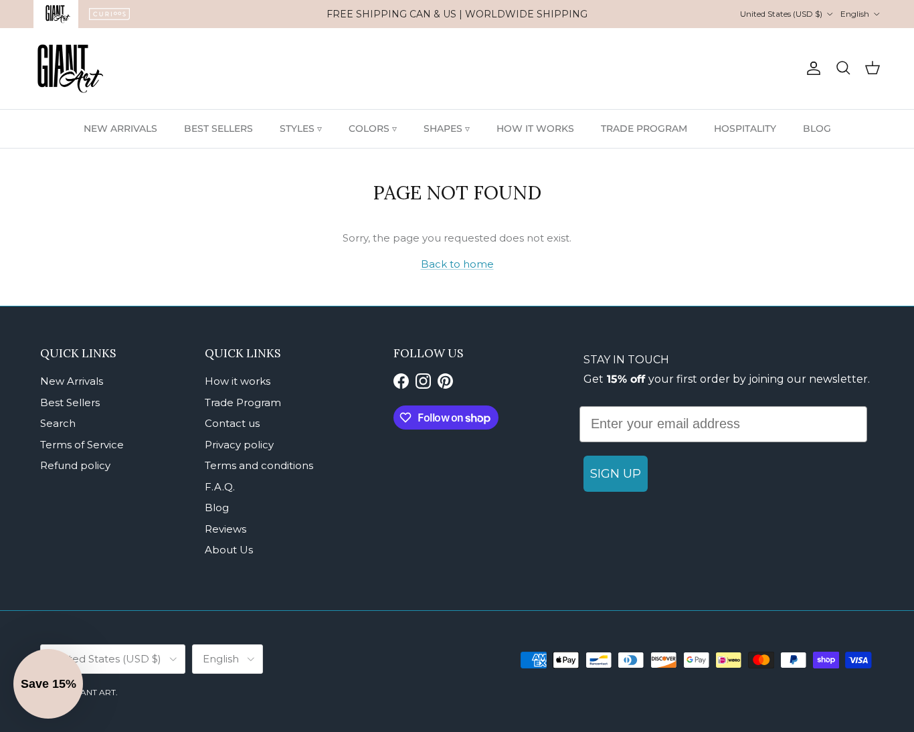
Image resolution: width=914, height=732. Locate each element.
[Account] (811, 68)
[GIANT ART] (70, 68)
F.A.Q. (220, 486)
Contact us (232, 423)
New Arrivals (71, 381)
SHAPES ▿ (447, 128)
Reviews (225, 529)
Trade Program (243, 402)
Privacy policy (239, 444)
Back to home (457, 264)
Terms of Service (82, 444)
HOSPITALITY (745, 128)
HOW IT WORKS (535, 128)
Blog (217, 507)
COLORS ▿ (373, 128)
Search (58, 423)
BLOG (817, 128)
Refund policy (75, 465)
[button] (48, 684)
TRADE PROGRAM (644, 128)
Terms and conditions (259, 465)
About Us (229, 549)
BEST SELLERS (218, 128)
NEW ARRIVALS (120, 128)
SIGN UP (615, 473)
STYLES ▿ (301, 128)
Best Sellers (70, 402)
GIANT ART (94, 692)
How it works (237, 381)
